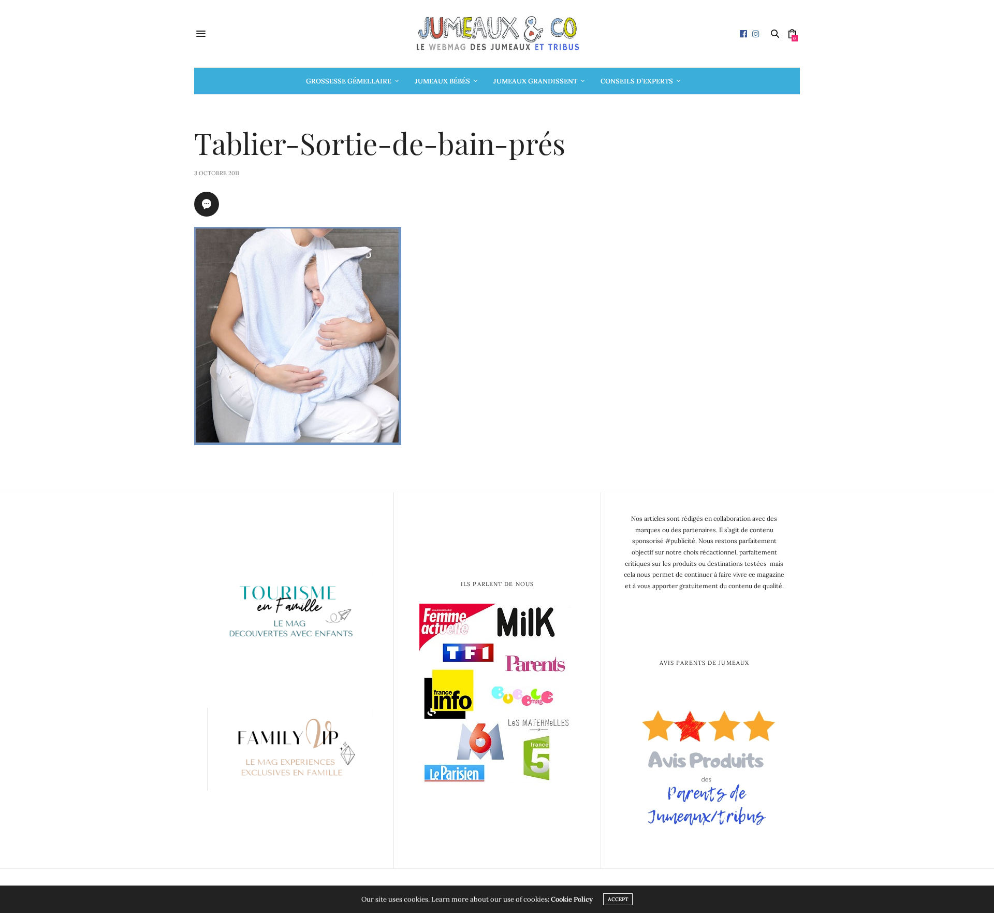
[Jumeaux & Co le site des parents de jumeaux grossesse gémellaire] (497, 34)
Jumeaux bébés (442, 81)
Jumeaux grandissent (535, 81)
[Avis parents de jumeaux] (704, 764)
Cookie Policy (572, 899)
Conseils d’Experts (637, 81)
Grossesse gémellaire (348, 81)
